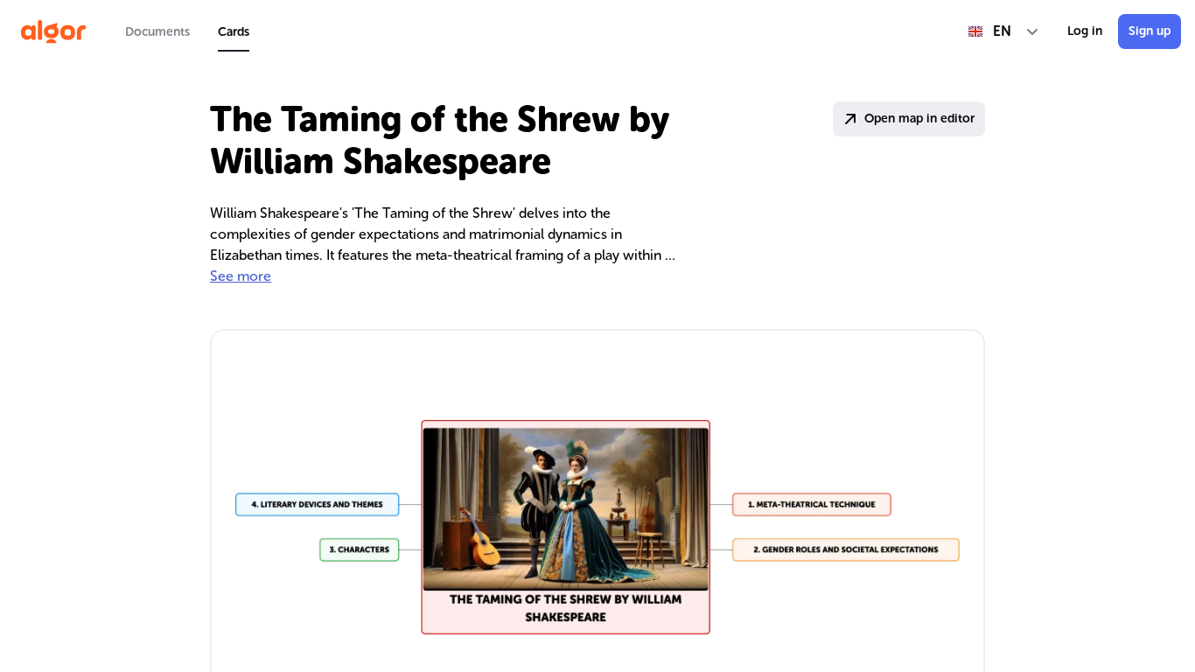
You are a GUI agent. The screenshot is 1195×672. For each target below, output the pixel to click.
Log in (1084, 31)
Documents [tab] (157, 31)
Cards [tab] (233, 31)
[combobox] (1004, 31)
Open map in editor (919, 118)
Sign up (1150, 31)
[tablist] (187, 31)
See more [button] (240, 276)
